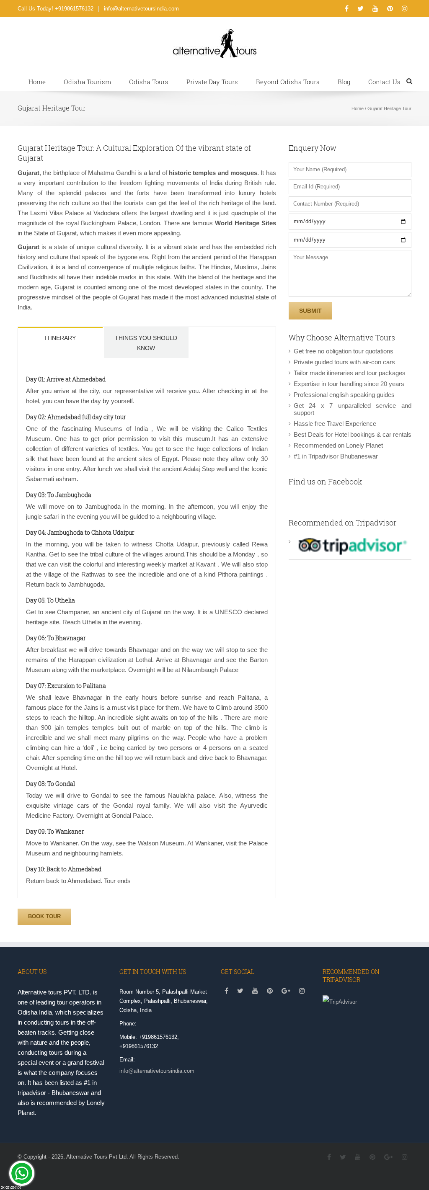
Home (37, 81)
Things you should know (146, 343)
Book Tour (44, 916)
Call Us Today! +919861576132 (55, 8)
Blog (344, 81)
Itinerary (60, 338)
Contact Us (384, 81)
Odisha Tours (148, 81)
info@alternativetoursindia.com (141, 8)
